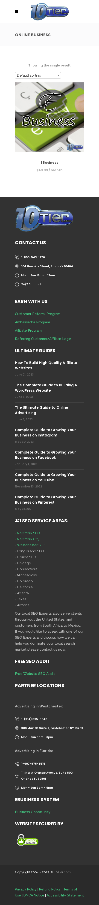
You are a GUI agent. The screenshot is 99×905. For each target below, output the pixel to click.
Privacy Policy (26, 889)
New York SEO (28, 533)
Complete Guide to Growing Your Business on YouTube (45, 477)
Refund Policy (50, 889)
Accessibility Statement (65, 895)
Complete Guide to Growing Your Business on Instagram (45, 432)
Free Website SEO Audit (35, 674)
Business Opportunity (32, 812)
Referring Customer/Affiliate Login (43, 339)
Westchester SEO (31, 545)
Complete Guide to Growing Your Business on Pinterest (45, 500)
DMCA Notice (33, 895)
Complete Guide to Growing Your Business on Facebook (45, 455)
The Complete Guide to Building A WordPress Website (46, 388)
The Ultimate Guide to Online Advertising (41, 410)
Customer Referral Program (37, 314)
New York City (28, 539)
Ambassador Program (32, 322)
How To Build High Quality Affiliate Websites (46, 365)
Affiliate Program (28, 330)
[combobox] (38, 75)
